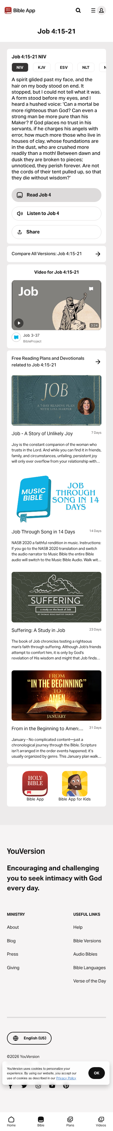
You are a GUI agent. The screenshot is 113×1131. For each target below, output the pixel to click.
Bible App (35, 799)
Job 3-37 (36, 335)
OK (96, 1073)
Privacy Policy (66, 1078)
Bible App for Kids (75, 799)
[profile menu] (97, 10)
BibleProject (32, 341)
